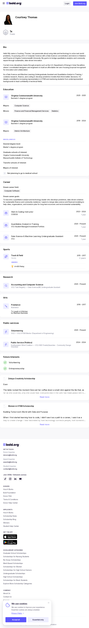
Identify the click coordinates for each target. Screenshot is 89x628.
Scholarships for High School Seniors (17, 570)
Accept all (16, 620)
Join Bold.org (80, 3)
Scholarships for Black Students (15, 580)
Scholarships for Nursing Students (16, 557)
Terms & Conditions (10, 499)
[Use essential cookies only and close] (48, 603)
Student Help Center (11, 526)
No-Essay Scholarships (12, 560)
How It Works (8, 489)
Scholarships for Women (12, 567)
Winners (6, 523)
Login (67, 3)
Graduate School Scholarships (14, 553)
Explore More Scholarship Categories (17, 584)
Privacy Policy (16, 613)
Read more (44, 397)
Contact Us (7, 597)
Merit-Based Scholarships (13, 563)
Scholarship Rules (10, 516)
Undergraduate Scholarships (14, 573)
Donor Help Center (10, 503)
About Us (6, 593)
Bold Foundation (9, 493)
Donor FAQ (7, 496)
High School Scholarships (13, 577)
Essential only (38, 620)
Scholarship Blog (9, 519)
